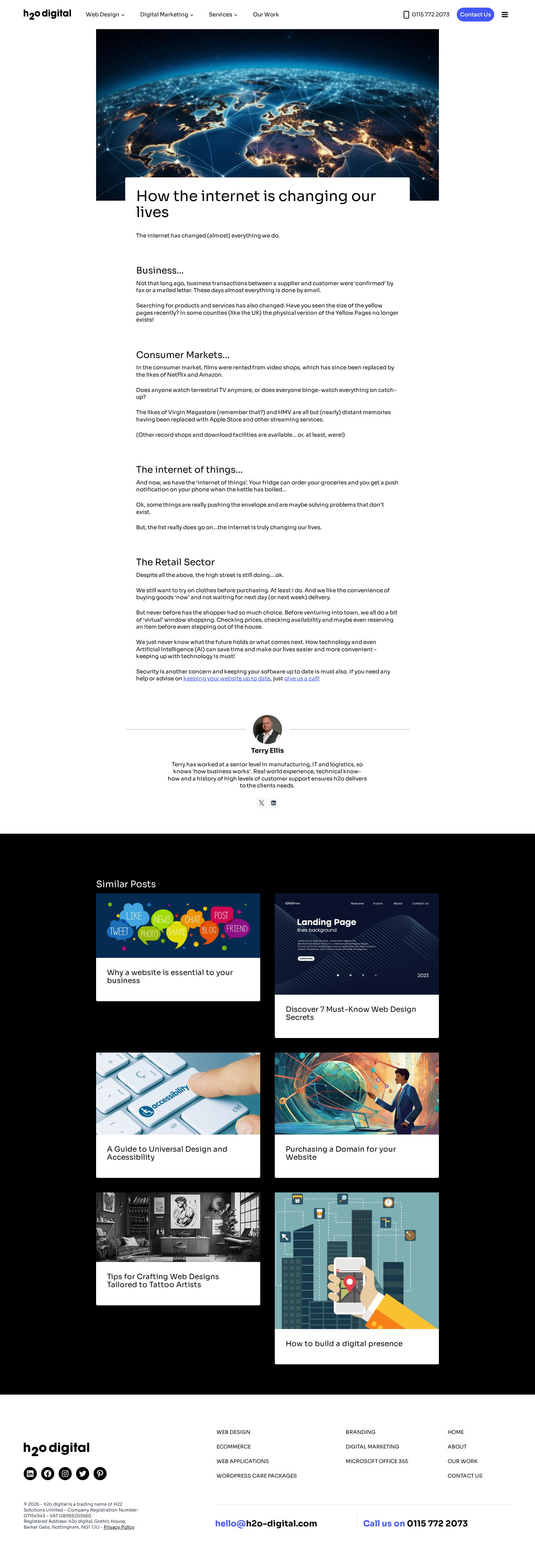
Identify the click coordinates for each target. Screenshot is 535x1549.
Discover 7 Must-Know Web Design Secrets (351, 1013)
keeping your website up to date (226, 678)
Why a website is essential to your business (170, 976)
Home (456, 1432)
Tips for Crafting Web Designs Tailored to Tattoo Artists (163, 1280)
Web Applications (243, 1461)
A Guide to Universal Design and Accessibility (167, 1153)
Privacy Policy (119, 1527)
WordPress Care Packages (257, 1476)
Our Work (266, 14)
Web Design (233, 1432)
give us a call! (302, 678)
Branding (361, 1432)
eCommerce (234, 1446)
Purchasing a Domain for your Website (341, 1153)
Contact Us (475, 14)
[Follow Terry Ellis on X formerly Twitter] (261, 802)
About (457, 1446)
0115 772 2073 (437, 1524)
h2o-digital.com (266, 1524)
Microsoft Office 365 (377, 1461)
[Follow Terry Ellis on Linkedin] (273, 802)
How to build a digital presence (344, 1343)
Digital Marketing (372, 1446)
